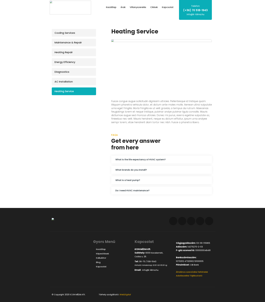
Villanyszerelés (138, 7)
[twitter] (182, 221)
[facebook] (173, 221)
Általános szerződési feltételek (192, 271)
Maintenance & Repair (68, 42)
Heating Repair (64, 52)
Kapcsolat (167, 7)
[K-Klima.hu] (70, 7)
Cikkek (154, 7)
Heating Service (64, 91)
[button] (161, 159)
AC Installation (64, 81)
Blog (98, 262)
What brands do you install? (131, 169)
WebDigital (125, 294)
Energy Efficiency (65, 62)
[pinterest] (200, 221)
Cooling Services (65, 33)
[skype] (209, 221)
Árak (123, 7)
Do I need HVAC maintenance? (132, 190)
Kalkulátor (101, 257)
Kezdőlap (111, 7)
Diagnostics (62, 72)
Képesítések (102, 253)
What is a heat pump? (127, 180)
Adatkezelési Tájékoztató (189, 275)
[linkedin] (191, 221)
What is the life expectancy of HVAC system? (140, 159)
